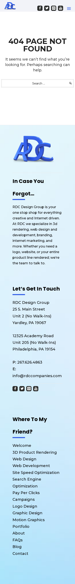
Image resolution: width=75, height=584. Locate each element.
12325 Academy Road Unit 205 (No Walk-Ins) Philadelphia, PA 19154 (34, 343)
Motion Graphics (28, 520)
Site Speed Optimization (36, 472)
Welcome (21, 445)
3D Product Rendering (34, 452)
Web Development (31, 465)
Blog (17, 546)
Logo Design (24, 506)
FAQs (17, 540)
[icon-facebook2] (40, 8)
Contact (20, 553)
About (18, 533)
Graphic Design (27, 513)
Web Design (24, 459)
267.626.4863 (27, 362)
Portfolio (20, 526)
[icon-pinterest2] (54, 8)
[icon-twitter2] (47, 8)
